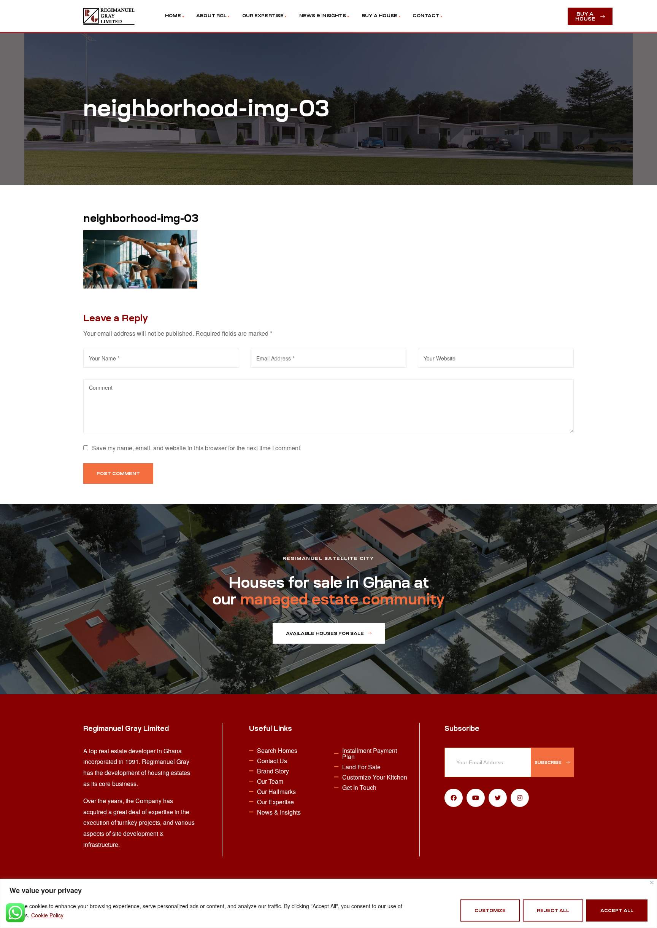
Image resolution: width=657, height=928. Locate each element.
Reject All (553, 910)
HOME (173, 16)
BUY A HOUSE (379, 16)
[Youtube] (476, 798)
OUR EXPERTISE (263, 16)
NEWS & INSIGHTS (322, 16)
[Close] (652, 882)
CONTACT (426, 16)
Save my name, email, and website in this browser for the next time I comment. (197, 447)
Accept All (616, 910)
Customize (490, 910)
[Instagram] (520, 798)
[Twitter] (498, 798)
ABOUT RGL (211, 16)
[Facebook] (453, 798)
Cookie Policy (47, 915)
